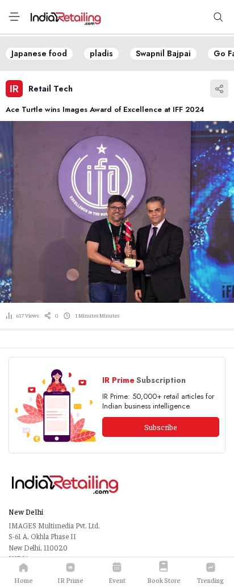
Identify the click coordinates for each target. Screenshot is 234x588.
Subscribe (160, 427)
